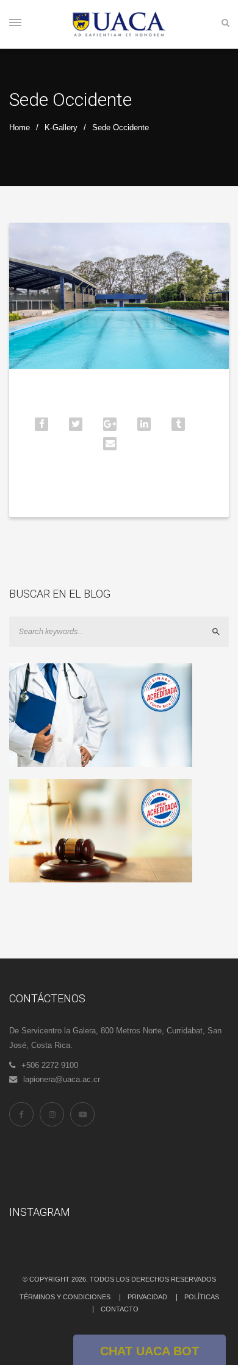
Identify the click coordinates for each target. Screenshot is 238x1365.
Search (221, 631)
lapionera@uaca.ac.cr (61, 1079)
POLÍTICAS (201, 1296)
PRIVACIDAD (147, 1296)
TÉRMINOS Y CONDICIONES (65, 1296)
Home (19, 127)
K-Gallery (61, 127)
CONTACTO (120, 1309)
